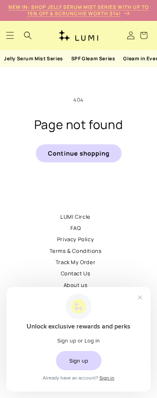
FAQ (75, 228)
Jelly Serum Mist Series (33, 58)
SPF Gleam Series (93, 58)
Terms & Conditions (76, 250)
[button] (10, 35)
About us (76, 285)
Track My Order (75, 262)
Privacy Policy (75, 239)
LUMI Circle (75, 216)
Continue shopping (78, 153)
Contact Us (76, 273)
